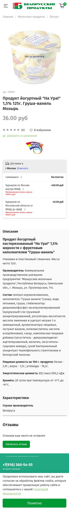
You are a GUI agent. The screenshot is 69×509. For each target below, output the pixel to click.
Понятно (34, 503)
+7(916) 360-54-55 (18, 465)
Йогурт (54, 16)
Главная (8, 16)
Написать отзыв (16, 444)
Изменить (22, 168)
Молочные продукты (31, 16)
